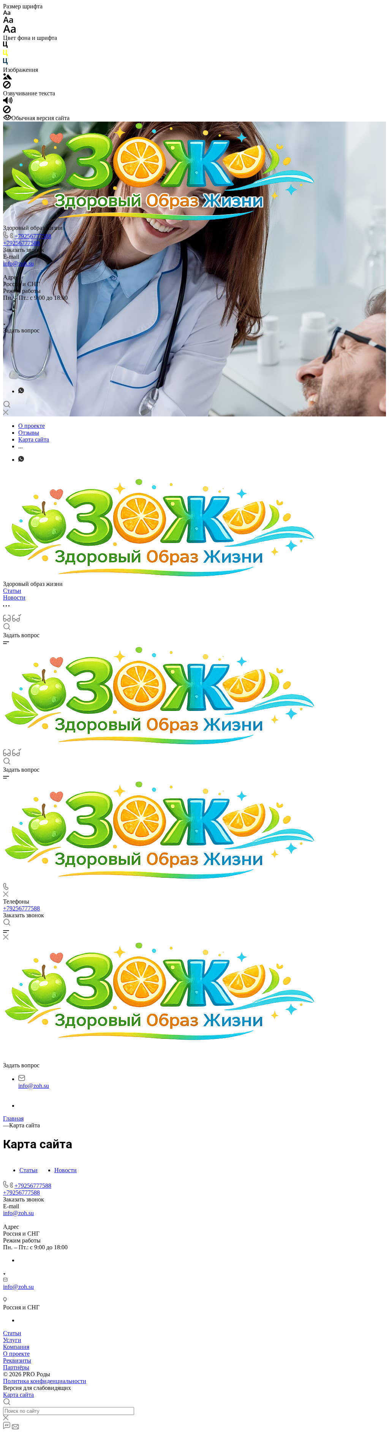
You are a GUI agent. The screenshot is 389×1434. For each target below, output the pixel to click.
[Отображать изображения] (7, 77)
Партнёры (16, 1367)
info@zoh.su (18, 263)
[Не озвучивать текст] (7, 111)
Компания (16, 1347)
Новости (65, 1170)
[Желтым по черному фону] (5, 54)
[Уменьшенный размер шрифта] (6, 13)
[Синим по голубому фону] (5, 63)
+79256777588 (32, 236)
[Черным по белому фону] (5, 46)
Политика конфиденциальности (44, 1381)
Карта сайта (18, 1394)
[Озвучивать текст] (8, 102)
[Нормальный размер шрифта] (8, 21)
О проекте (16, 1353)
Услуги (12, 1340)
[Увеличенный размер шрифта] (9, 31)
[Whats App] (21, 391)
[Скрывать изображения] (7, 86)
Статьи (28, 1170)
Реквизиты (17, 1360)
